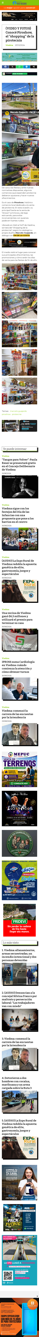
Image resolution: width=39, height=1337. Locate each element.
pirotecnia (16, 414)
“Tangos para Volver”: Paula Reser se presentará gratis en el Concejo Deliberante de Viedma (19, 464)
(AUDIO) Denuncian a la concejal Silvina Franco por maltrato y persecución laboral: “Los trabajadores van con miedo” (19, 999)
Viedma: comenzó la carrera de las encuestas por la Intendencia (17, 714)
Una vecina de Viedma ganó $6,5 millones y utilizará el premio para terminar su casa (17, 618)
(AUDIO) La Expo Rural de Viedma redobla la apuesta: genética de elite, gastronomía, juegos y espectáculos (19, 567)
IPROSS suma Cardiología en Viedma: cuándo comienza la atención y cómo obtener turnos (18, 666)
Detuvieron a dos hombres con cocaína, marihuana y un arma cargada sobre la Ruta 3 (17, 1083)
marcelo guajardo (18, 411)
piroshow (6, 414)
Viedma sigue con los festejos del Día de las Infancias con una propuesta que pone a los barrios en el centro (18, 515)
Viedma (9, 45)
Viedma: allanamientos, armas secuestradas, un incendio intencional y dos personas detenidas (19, 955)
